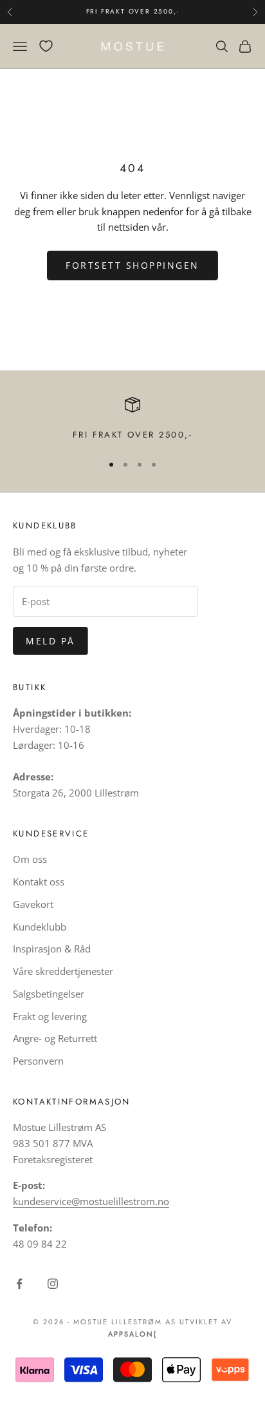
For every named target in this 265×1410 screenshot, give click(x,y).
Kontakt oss (38, 881)
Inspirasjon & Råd (52, 948)
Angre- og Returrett (55, 1038)
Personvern (38, 1060)
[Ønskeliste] (46, 46)
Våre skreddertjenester (63, 971)
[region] (132, 419)
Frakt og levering (50, 1016)
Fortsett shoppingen (132, 265)
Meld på (50, 641)
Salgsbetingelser (48, 993)
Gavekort (33, 904)
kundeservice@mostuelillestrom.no (91, 1201)
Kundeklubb (39, 926)
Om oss (30, 859)
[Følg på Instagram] (52, 1283)
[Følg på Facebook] (19, 1283)
